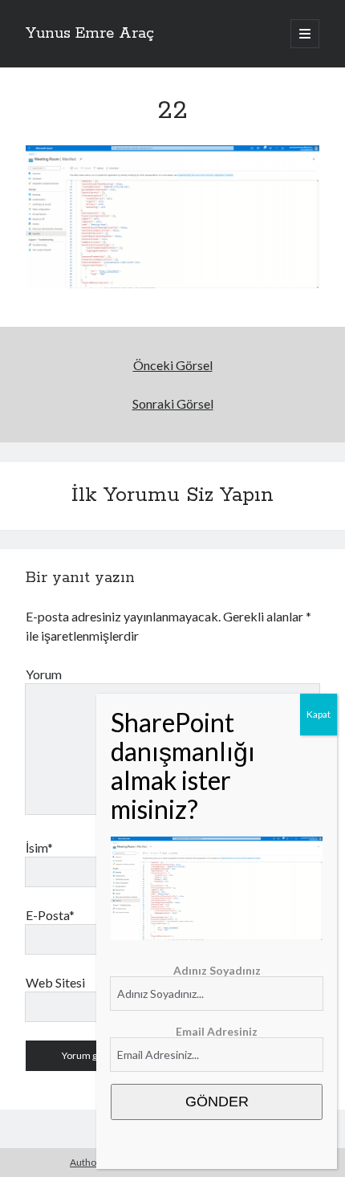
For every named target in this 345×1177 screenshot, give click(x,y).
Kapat (318, 714)
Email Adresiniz (217, 1031)
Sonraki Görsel (172, 403)
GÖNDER (217, 1102)
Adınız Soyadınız (217, 970)
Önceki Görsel (173, 365)
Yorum (44, 674)
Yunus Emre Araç (90, 33)
